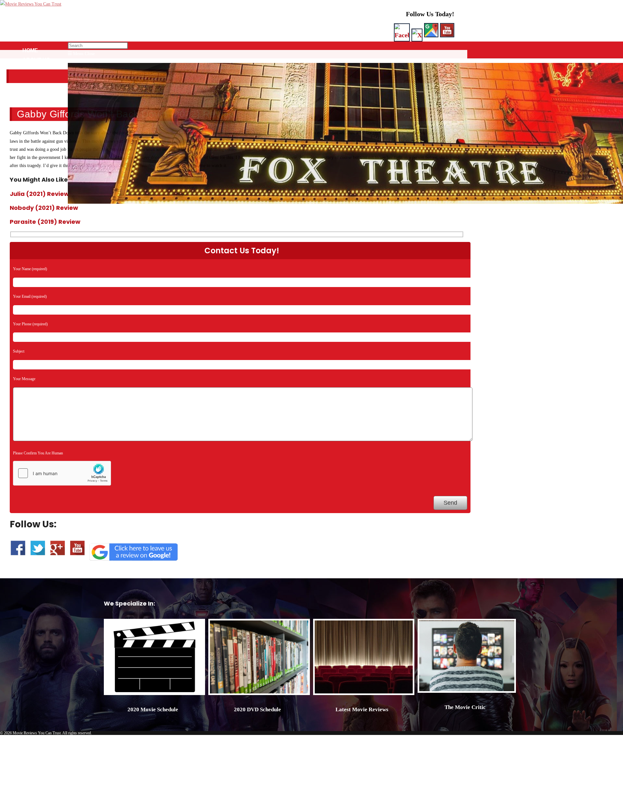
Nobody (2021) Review (44, 208)
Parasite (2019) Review (45, 222)
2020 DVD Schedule (257, 709)
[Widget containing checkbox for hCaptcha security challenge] (62, 473)
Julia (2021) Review (39, 194)
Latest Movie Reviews (362, 709)
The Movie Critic (465, 707)
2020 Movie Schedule (153, 709)
